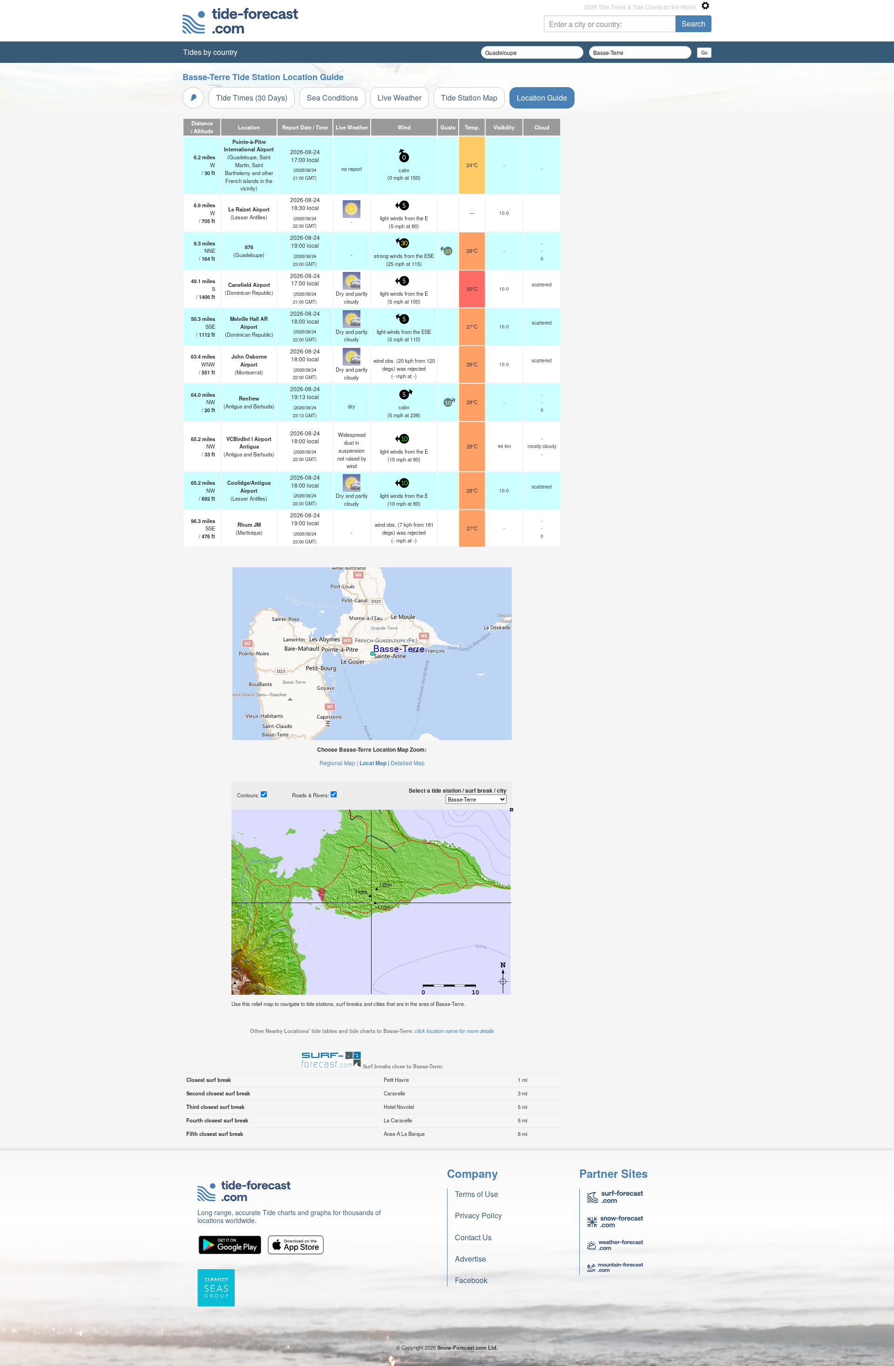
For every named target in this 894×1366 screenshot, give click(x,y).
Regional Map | (338, 763)
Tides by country (210, 52)
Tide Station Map (469, 97)
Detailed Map (408, 763)
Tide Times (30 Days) (251, 97)
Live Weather (399, 97)
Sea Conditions (332, 97)
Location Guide (542, 97)
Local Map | (374, 763)
